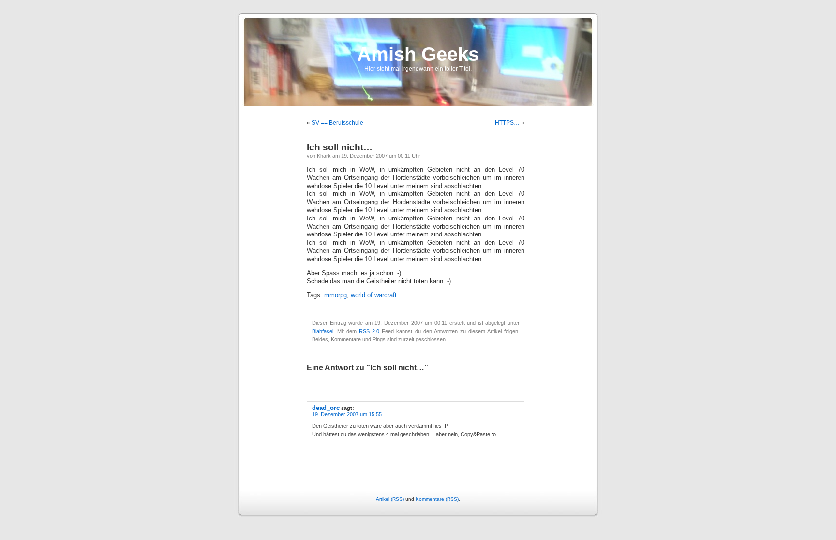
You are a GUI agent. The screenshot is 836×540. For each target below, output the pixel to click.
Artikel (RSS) (390, 499)
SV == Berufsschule (337, 122)
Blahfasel (322, 331)
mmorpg (335, 295)
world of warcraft (374, 295)
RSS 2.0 (369, 331)
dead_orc (326, 407)
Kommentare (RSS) (437, 499)
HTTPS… (507, 122)
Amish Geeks (418, 54)
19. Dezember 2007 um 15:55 (347, 414)
